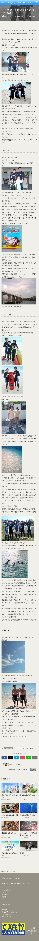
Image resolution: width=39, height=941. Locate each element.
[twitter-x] (31, 928)
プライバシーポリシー (9, 916)
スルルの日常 (7, 16)
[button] (4, 757)
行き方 (4, 892)
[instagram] (34, 928)
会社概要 (4, 910)
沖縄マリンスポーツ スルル (19, 3)
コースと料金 (6, 890)
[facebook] (29, 928)
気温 (27, 748)
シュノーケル (20, 748)
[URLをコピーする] (34, 757)
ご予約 (4, 897)
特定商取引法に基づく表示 (10, 912)
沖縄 (31, 748)
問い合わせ (5, 895)
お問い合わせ (6, 914)
